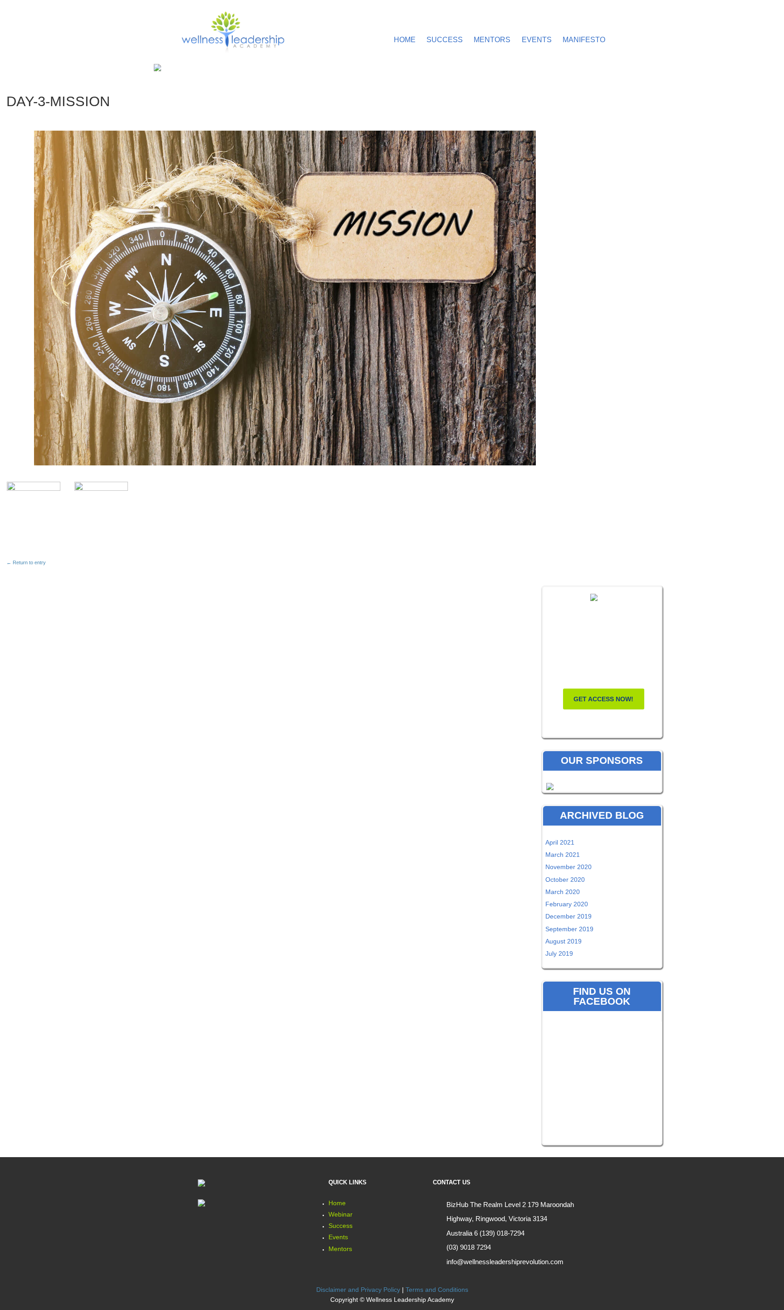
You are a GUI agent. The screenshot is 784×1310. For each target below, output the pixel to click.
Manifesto (584, 39)
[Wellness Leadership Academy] (232, 30)
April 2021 (559, 842)
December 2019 (568, 916)
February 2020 (566, 904)
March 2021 (562, 854)
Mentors (492, 39)
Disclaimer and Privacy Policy (358, 1289)
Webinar (340, 1214)
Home (405, 39)
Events (537, 39)
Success (444, 39)
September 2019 (569, 929)
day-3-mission (58, 101)
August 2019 (563, 941)
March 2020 (562, 891)
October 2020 (565, 879)
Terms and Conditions (437, 1289)
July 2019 (559, 953)
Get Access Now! (603, 699)
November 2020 (568, 866)
